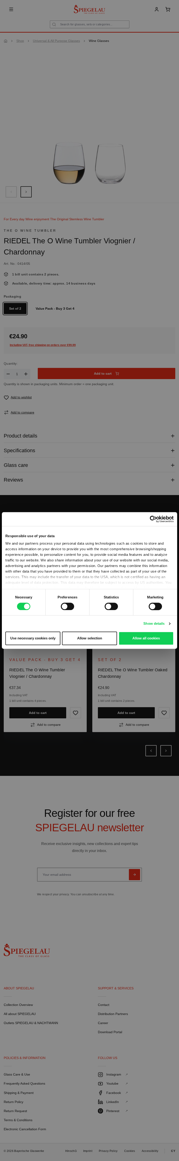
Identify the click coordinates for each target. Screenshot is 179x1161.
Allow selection (89, 638)
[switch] (67, 606)
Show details (154, 623)
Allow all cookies (146, 638)
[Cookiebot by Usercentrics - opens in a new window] (153, 519)
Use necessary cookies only (32, 638)
